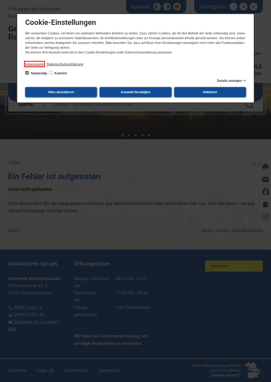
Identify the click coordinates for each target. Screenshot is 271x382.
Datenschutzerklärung (65, 64)
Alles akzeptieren (61, 92)
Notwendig (39, 73)
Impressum (34, 64)
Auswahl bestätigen (135, 92)
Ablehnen (210, 92)
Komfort (60, 73)
